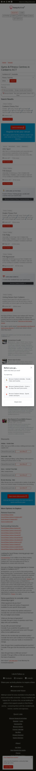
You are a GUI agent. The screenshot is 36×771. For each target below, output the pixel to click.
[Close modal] (31, 367)
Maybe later (18, 402)
